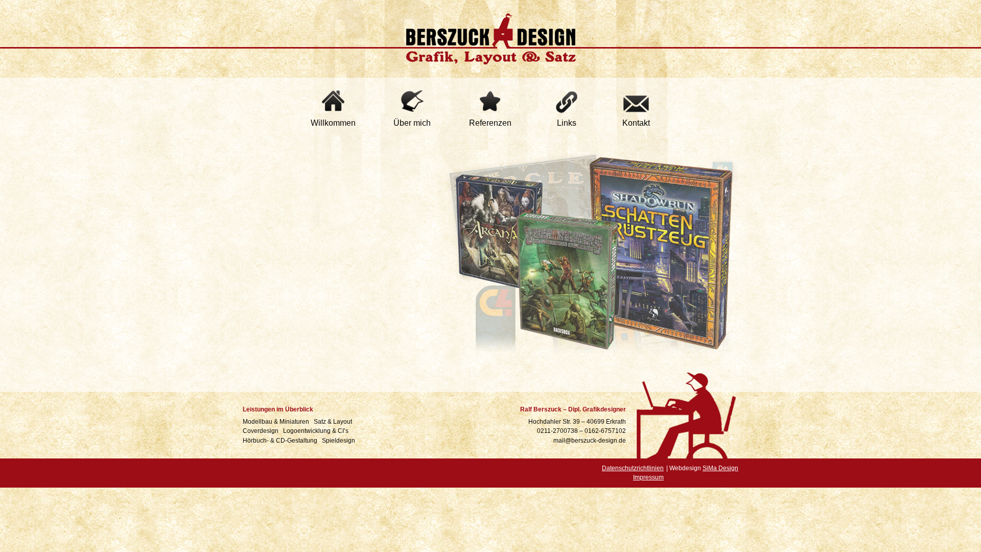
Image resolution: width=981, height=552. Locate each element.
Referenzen (490, 123)
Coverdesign (261, 430)
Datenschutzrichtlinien (633, 468)
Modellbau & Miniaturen (277, 421)
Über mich (412, 123)
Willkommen (333, 123)
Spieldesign (339, 440)
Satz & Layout (334, 421)
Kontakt (636, 123)
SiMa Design (720, 468)
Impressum (648, 477)
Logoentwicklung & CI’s (316, 430)
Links (566, 123)
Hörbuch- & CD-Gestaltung (281, 440)
